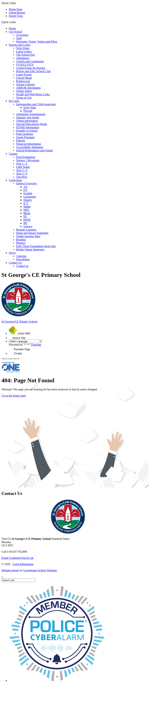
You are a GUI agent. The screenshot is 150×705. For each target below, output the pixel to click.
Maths (27, 206)
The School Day (25, 54)
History (27, 200)
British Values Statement (30, 249)
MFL (26, 209)
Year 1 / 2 (21, 163)
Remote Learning (26, 229)
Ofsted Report (17, 12)
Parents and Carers (19, 44)
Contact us (22, 266)
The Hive (21, 176)
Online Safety (24, 91)
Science (27, 226)
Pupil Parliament (25, 157)
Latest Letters (24, 51)
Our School (15, 31)
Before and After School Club (33, 71)
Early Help (29, 107)
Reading (21, 239)
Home (12, 28)
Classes (13, 153)
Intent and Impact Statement (32, 233)
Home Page (15, 9)
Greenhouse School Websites (40, 570)
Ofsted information (27, 120)
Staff (19, 38)
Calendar (21, 256)
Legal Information (23, 564)
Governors (22, 34)
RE (25, 223)
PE (25, 216)
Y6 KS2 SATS (24, 64)
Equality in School (27, 130)
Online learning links (28, 236)
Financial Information (28, 143)
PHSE (27, 219)
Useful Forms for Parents (30, 67)
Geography (29, 196)
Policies (20, 140)
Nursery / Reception (27, 160)
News (12, 252)
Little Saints (23, 167)
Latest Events (24, 74)
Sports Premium (25, 137)
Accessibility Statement (29, 147)
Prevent (27, 110)
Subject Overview (26, 183)
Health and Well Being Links (33, 94)
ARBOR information (28, 87)
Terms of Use (24, 97)
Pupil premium (24, 133)
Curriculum (15, 180)
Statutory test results (27, 117)
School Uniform (25, 84)
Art (25, 186)
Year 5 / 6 (21, 173)
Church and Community (30, 61)
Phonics (20, 242)
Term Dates (22, 48)
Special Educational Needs (31, 124)
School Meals (24, 77)
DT (25, 190)
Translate (36, 344)
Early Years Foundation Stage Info (36, 246)
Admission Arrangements (30, 114)
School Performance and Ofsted (34, 150)
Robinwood (23, 81)
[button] (17, 22)
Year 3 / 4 (21, 170)
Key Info (14, 100)
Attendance (22, 58)
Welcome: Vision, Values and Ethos (36, 41)
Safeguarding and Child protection (36, 104)
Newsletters (23, 259)
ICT (25, 203)
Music (27, 213)
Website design (10, 570)
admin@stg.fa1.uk (17, 557)
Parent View (16, 15)
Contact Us (15, 262)
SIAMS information (27, 127)
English (27, 193)
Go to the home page (13, 395)
